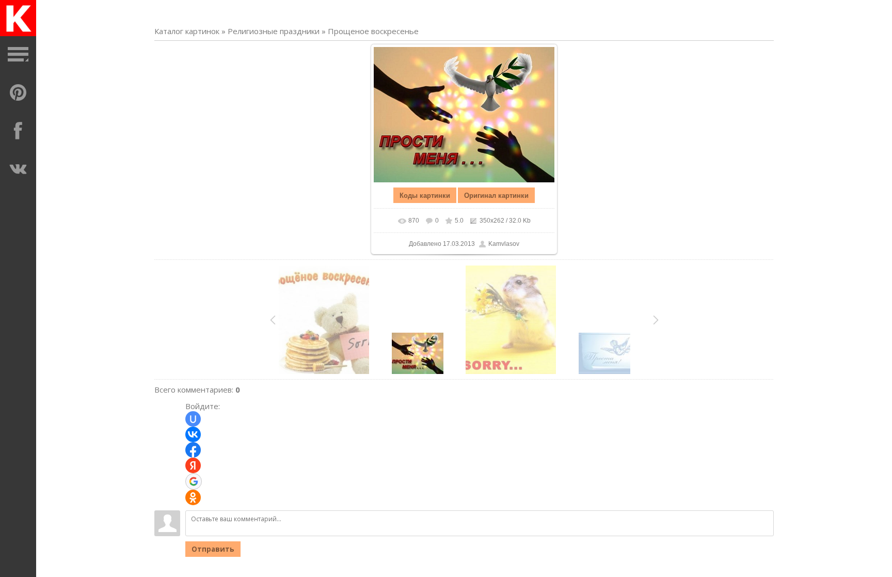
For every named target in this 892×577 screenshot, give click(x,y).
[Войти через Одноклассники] (193, 497)
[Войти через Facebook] (193, 450)
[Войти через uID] (193, 419)
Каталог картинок (186, 31)
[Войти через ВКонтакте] (193, 434)
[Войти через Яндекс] (193, 465)
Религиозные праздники (274, 31)
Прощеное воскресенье (373, 31)
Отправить (213, 549)
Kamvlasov (503, 243)
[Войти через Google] (193, 481)
